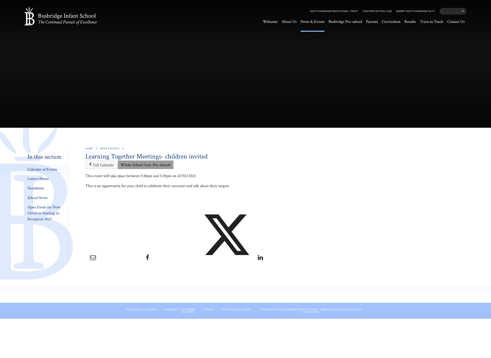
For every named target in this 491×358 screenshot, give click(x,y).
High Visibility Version (141, 309)
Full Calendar (103, 164)
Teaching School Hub (377, 11)
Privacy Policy (231, 309)
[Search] (463, 11)
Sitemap (208, 309)
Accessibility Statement (180, 309)
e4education (310, 312)
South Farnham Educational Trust (334, 11)
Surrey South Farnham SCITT (415, 11)
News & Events (109, 148)
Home (88, 148)
